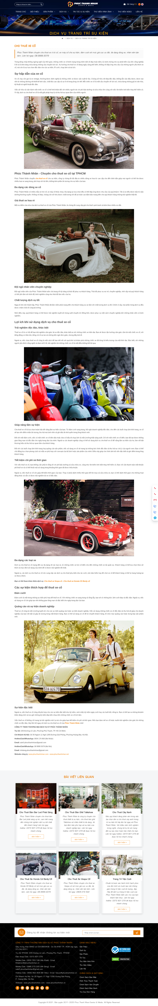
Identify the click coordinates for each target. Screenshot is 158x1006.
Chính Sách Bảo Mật (88, 977)
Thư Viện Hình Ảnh (103, 11)
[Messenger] (155, 518)
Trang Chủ (21, 11)
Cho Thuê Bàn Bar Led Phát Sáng (36, 812)
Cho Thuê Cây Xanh (122, 812)
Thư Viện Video (125, 11)
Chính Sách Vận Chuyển (89, 984)
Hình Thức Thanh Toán (89, 981)
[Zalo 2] (155, 512)
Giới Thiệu (34, 11)
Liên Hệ (83, 968)
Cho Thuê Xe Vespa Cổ (79, 878)
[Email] (155, 500)
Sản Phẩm (48, 11)
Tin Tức (82, 957)
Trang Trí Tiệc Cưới (122, 878)
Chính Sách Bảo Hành (88, 988)
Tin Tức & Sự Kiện (81, 11)
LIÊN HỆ (139, 11)
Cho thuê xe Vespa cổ (53, 581)
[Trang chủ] (62, 38)
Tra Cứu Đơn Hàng (87, 992)
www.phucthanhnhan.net (59, 754)
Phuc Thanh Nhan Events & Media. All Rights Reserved (97, 1002)
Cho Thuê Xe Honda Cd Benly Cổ (36, 878)
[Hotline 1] (155, 488)
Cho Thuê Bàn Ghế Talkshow (79, 812)
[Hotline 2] (155, 494)
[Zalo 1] (155, 506)
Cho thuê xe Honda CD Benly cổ (77, 581)
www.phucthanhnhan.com (38, 754)
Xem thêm (35, 837)
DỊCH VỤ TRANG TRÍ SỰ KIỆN (85, 38)
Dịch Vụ (63, 11)
